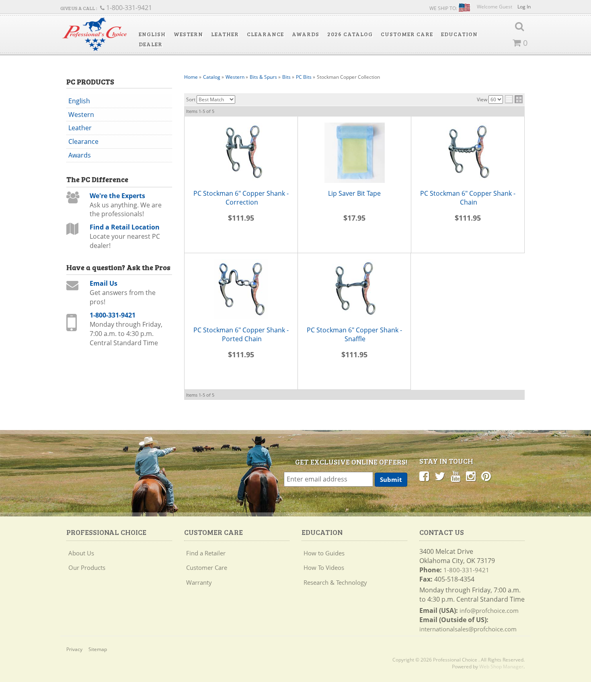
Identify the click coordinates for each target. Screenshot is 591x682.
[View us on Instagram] (471, 475)
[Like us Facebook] (424, 475)
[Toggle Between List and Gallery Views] (514, 99)
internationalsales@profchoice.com (468, 629)
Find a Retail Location (125, 227)
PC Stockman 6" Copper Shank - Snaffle (354, 335)
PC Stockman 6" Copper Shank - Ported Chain (241, 335)
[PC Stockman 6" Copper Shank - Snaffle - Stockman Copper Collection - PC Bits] (354, 289)
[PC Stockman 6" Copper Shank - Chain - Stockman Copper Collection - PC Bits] (467, 153)
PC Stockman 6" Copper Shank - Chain (467, 198)
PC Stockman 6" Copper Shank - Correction (241, 198)
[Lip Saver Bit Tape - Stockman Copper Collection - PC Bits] (354, 153)
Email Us (103, 283)
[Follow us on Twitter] (440, 475)
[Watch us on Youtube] (455, 475)
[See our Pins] (486, 475)
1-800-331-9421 (112, 315)
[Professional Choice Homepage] (94, 34)
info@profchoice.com (489, 610)
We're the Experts (117, 195)
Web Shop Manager (501, 666)
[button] (152, 34)
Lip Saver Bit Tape (354, 193)
